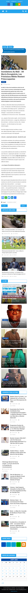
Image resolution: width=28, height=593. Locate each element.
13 (13, 571)
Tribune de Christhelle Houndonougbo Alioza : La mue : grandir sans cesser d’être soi (14, 382)
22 (21, 573)
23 (24, 573)
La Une (5, 293)
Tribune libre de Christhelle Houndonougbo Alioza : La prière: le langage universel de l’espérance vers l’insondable (13, 342)
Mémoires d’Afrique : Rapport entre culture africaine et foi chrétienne (13, 323)
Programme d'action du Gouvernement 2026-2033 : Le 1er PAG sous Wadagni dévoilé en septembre (17, 428)
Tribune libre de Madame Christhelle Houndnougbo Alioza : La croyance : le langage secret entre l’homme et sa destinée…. (12, 361)
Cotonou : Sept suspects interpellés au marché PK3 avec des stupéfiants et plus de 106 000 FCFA (18, 490)
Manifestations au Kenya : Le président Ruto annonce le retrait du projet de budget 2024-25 (13, 273)
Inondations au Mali (11, 202)
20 (13, 573)
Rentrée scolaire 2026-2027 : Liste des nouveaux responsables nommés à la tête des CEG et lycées (18, 440)
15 (21, 571)
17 (2, 573)
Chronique (5, 338)
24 (2, 576)
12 (10, 571)
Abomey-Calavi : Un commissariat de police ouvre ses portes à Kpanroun (18, 501)
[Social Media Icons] (3, 544)
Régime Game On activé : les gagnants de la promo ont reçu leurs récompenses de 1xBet (18, 399)
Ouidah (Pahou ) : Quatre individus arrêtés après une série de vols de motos (18, 452)
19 (10, 573)
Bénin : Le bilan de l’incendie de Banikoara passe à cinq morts (18, 512)
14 (17, 571)
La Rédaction (13, 1)
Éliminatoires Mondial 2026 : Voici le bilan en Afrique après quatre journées (13, 251)
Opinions (5, 319)
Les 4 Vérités (15, 233)
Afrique (3, 81)
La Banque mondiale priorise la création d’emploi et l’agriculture (5, 205)
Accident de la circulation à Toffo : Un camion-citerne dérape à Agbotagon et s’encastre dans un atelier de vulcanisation (18, 525)
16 (24, 571)
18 (6, 573)
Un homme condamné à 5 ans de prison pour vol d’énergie (24, 205)
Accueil (7, 1)
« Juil (2, 583)
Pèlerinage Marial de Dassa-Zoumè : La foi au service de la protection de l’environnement (10, 464)
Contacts (20, 1)
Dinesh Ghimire (14, 591)
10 (2, 571)
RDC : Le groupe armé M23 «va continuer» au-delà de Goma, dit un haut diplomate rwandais (13, 230)
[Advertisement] (14, 30)
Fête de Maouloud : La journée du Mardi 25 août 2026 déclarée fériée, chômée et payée (17, 477)
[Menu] (6, 11)
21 (17, 573)
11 (6, 571)
